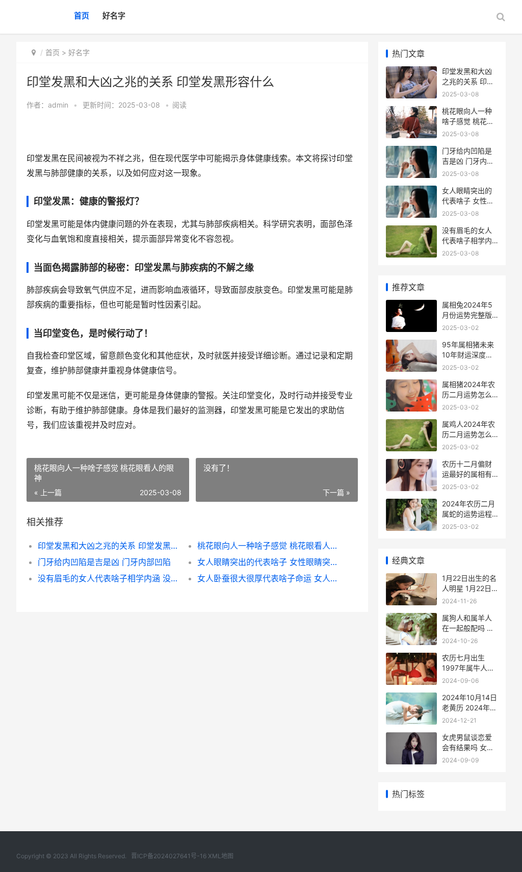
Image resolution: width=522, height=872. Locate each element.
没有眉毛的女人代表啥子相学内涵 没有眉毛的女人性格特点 (109, 578)
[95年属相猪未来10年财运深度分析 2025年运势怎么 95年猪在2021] (411, 346)
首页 (81, 15)
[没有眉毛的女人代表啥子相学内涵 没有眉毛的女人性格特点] (411, 231)
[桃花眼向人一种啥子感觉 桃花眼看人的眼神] (411, 112)
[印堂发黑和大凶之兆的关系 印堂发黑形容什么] (411, 72)
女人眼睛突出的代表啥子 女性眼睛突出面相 (269, 562)
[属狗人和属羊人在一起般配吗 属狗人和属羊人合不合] (411, 619)
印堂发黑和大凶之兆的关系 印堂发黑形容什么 (109, 546)
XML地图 (220, 856)
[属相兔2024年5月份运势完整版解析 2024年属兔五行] (411, 306)
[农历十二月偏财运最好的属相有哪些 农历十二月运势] (411, 465)
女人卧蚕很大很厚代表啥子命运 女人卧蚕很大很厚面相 (269, 578)
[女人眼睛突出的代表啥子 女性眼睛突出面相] (411, 192)
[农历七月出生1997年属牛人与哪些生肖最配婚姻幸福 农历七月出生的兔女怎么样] (411, 659)
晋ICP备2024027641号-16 (168, 856)
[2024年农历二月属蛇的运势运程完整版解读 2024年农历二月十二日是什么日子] (411, 505)
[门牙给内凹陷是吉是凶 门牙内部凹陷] (411, 152)
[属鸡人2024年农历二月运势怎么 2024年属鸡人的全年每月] (411, 425)
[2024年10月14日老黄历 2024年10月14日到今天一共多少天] (411, 699)
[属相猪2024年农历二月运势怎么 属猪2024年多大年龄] (411, 385)
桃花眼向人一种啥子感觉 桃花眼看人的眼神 (269, 546)
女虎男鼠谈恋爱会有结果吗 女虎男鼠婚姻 (468, 747)
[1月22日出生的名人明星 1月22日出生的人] (411, 579)
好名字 (113, 15)
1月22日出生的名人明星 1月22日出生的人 (469, 588)
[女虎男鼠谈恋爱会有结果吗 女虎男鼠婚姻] (411, 738)
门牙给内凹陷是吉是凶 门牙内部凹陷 (104, 562)
